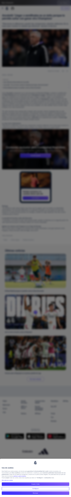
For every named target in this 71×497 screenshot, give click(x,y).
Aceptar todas (35, 484)
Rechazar (35, 493)
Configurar (35, 488)
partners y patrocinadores (20, 476)
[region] (35, 478)
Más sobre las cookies (7, 480)
